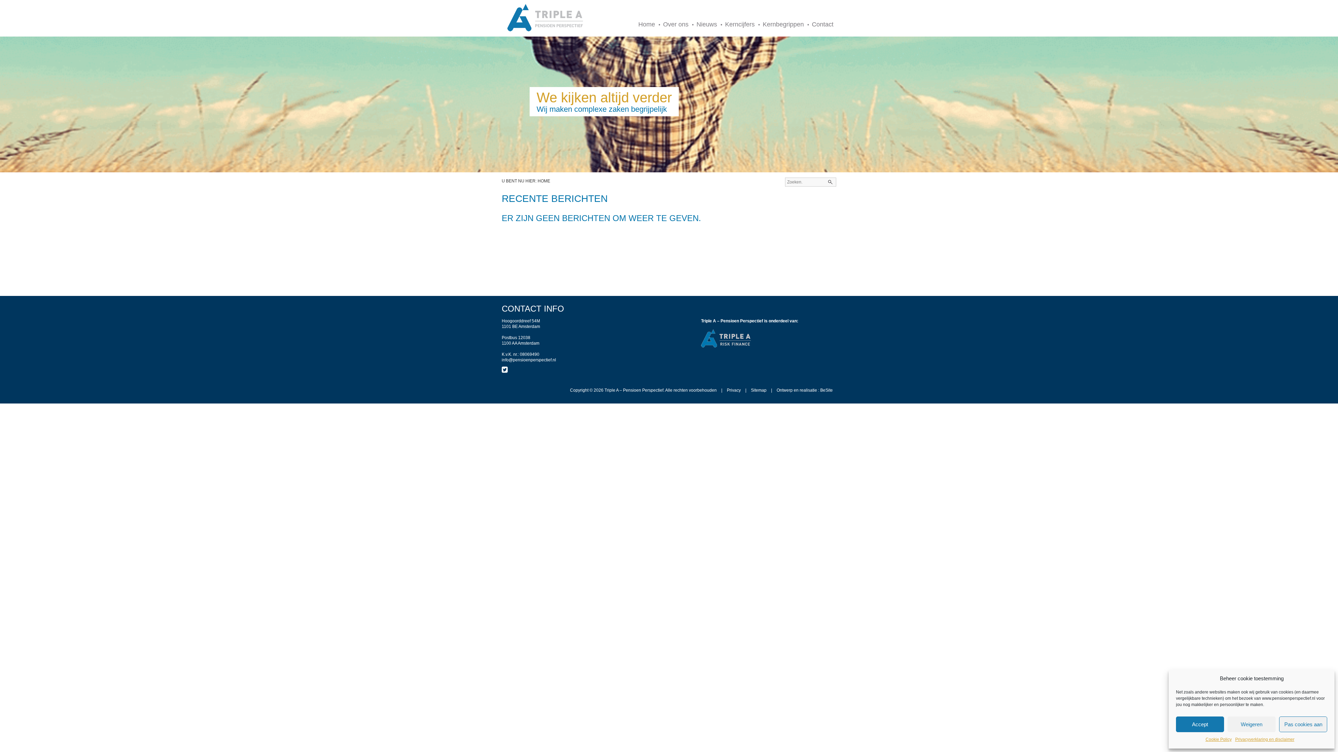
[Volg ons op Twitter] (505, 370)
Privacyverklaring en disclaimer (1264, 739)
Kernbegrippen (783, 24)
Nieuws (707, 24)
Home (646, 24)
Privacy (734, 390)
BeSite (826, 390)
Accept (1200, 724)
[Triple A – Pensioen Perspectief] (545, 18)
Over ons (676, 24)
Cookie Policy (1219, 739)
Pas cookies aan (1303, 724)
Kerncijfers (740, 24)
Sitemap (759, 390)
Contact (822, 24)
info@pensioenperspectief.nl (529, 360)
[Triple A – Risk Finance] (726, 346)
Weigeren (1251, 724)
